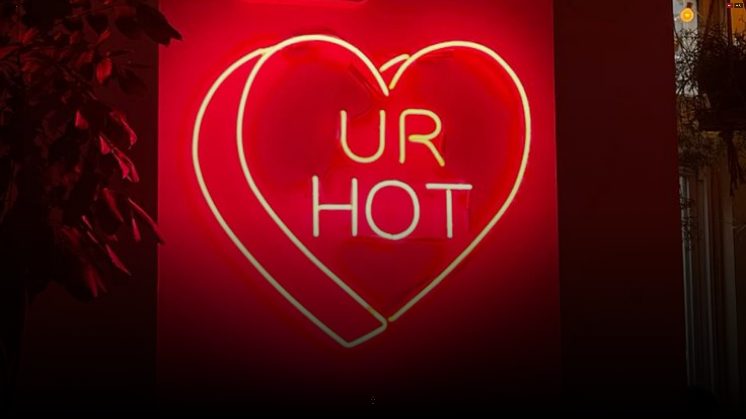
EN (729, 5)
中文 (738, 5)
